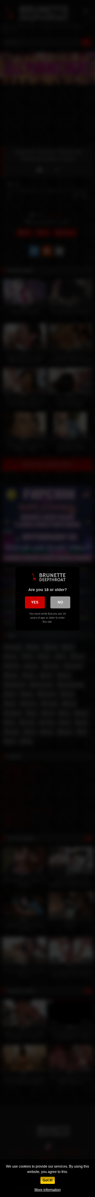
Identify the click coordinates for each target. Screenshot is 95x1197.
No (60, 602)
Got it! (48, 1180)
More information (47, 1190)
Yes (34, 602)
